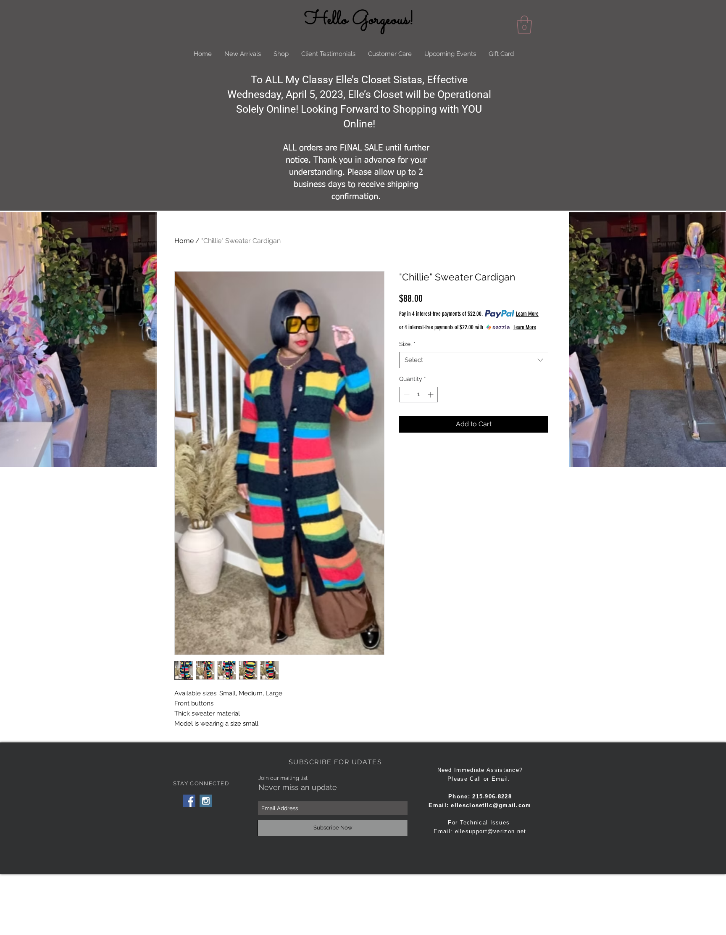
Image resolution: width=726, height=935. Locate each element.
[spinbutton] (418, 394)
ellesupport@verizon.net (490, 831)
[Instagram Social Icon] (206, 801)
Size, (407, 344)
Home (184, 241)
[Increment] (431, 394)
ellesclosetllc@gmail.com (491, 805)
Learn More (527, 313)
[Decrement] (405, 394)
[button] (524, 25)
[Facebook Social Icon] (189, 801)
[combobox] (473, 360)
